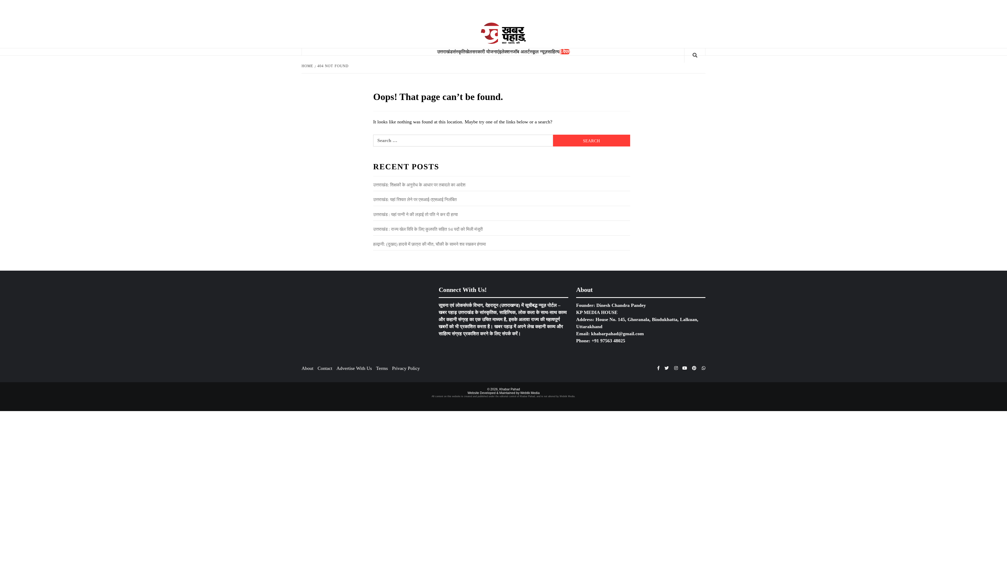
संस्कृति (459, 51)
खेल (468, 51)
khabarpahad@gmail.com (617, 333)
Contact (325, 368)
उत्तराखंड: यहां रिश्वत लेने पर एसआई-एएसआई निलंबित (415, 199)
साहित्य (553, 51)
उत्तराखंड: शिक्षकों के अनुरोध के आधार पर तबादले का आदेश (419, 184)
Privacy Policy (406, 368)
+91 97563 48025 (608, 340)
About (307, 368)
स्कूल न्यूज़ (539, 51)
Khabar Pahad (509, 389)
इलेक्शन (505, 51)
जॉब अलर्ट (521, 51)
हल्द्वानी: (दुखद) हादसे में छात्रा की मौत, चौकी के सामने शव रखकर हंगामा (429, 244)
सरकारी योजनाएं (485, 51)
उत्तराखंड (445, 51)
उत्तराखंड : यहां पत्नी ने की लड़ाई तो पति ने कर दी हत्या (415, 214)
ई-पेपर (564, 51)
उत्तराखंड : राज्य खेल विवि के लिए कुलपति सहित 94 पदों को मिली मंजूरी (428, 229)
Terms (382, 368)
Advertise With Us (354, 368)
